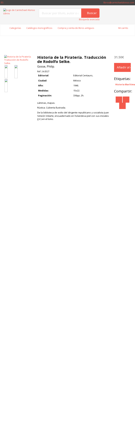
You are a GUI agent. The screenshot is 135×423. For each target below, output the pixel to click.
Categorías (15, 28)
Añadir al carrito (124, 67)
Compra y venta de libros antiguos (76, 28)
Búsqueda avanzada (89, 19)
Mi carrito (123, 28)
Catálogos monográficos (39, 28)
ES (2, 2)
